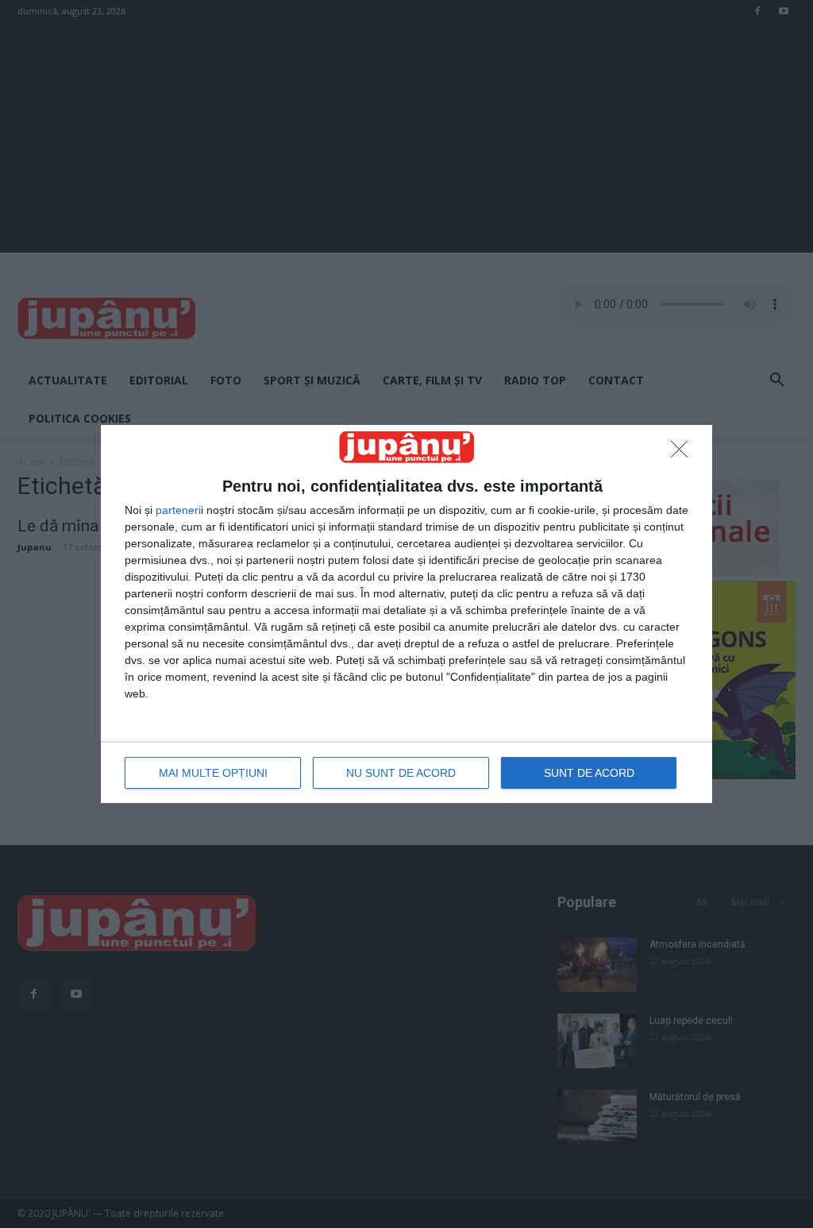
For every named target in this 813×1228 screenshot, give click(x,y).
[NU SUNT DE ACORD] (683, 453)
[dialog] (406, 613)
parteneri (178, 510)
